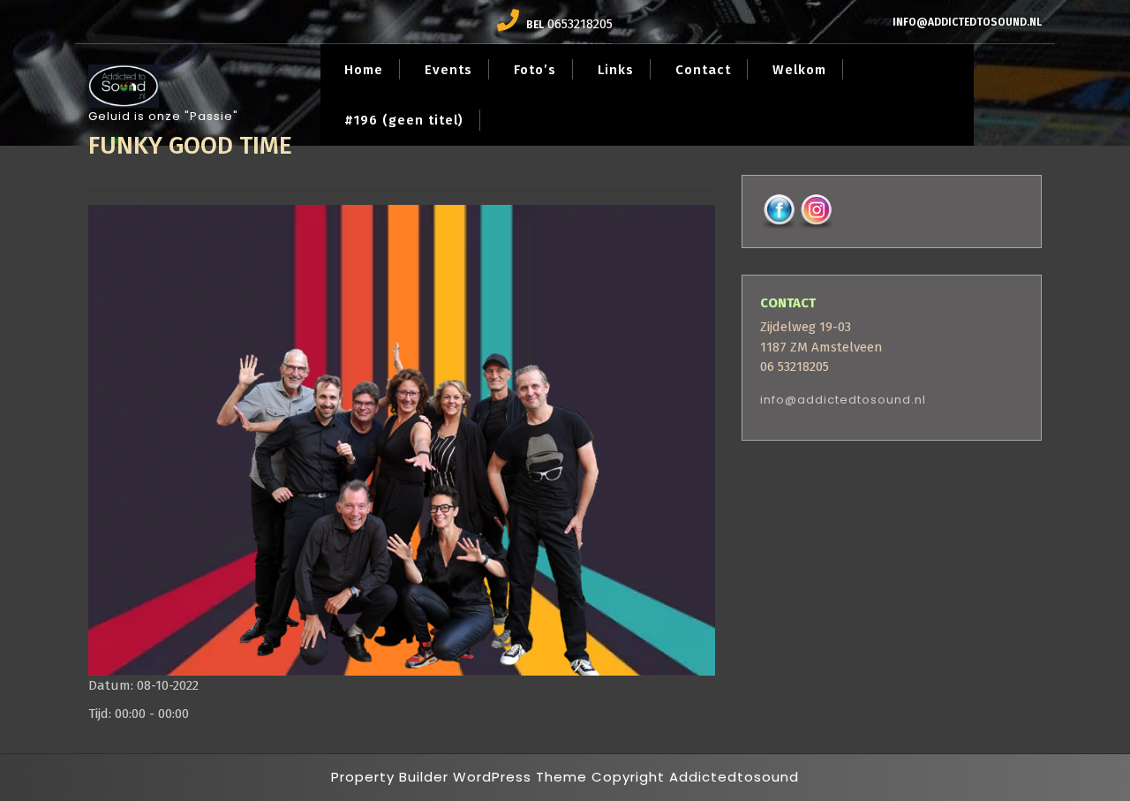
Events (448, 70)
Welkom (799, 70)
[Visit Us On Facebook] (778, 210)
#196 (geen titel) (403, 120)
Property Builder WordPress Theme (459, 776)
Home (363, 70)
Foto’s (535, 70)
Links (616, 70)
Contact (703, 70)
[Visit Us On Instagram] (815, 210)
